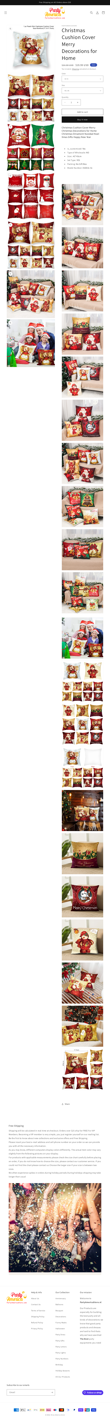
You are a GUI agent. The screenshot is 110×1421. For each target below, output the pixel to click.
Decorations (61, 1316)
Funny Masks (61, 1322)
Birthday (59, 1364)
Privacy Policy (37, 1328)
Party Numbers (62, 1358)
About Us (35, 1298)
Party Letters (61, 1346)
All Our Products (63, 1377)
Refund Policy (37, 1322)
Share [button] (67, 1104)
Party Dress (60, 1334)
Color (64, 73)
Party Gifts (60, 1340)
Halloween (60, 1328)
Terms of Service (38, 1310)
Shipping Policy (37, 1316)
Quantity (65, 97)
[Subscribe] (52, 1392)
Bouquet (59, 1310)
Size (63, 85)
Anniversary (61, 1298)
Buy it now (82, 119)
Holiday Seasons (63, 1370)
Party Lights (61, 1352)
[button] (6, 13)
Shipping (75, 69)
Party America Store (58, 1415)
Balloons (59, 1304)
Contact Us (36, 1304)
